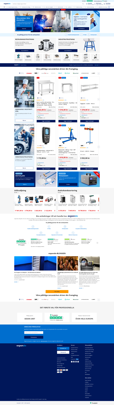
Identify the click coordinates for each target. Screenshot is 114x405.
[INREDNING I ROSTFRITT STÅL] (24, 99)
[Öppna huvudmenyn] (4, 7)
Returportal (63, 352)
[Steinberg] (45, 73)
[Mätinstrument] (28, 58)
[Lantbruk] (37, 58)
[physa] (67, 73)
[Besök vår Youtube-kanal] (71, 362)
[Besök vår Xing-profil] (78, 362)
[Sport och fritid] (95, 58)
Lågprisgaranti (41, 115)
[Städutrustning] (66, 58)
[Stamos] (29, 73)
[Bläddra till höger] (99, 9)
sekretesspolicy (44, 341)
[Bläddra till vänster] (14, 9)
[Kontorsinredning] (47, 58)
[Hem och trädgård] (18, 58)
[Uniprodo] (95, 73)
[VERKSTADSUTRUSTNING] (24, 147)
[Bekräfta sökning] (83, 4)
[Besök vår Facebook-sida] (74, 362)
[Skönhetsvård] (76, 58)
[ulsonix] (53, 73)
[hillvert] (60, 73)
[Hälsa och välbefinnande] (85, 58)
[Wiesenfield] (75, 73)
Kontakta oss (63, 348)
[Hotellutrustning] (57, 58)
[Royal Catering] (21, 73)
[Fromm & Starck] (85, 73)
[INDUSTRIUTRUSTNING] (78, 45)
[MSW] (37, 73)
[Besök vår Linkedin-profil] (76, 362)
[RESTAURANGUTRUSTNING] (35, 45)
